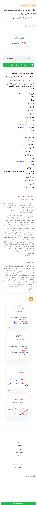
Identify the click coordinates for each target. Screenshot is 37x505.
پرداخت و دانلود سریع (18, 65)
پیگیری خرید (19, 452)
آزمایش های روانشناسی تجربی (28, 5)
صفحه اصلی (19, 445)
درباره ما (19, 449)
